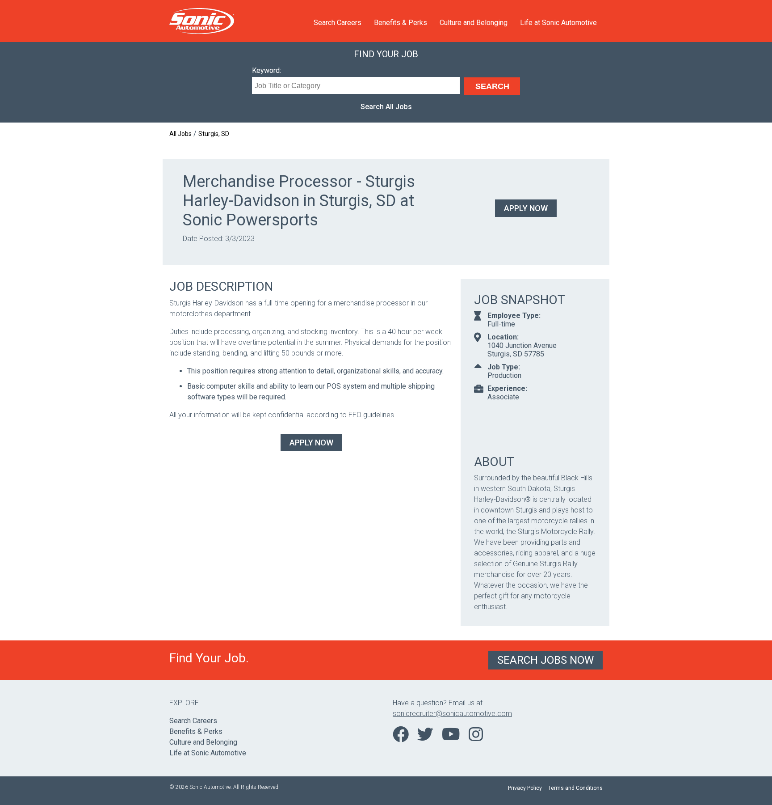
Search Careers (337, 22)
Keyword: (266, 70)
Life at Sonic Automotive (558, 22)
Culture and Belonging (474, 22)
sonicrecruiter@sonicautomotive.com (452, 713)
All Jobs (180, 133)
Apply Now (526, 208)
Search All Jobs (386, 106)
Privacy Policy (525, 788)
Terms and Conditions (575, 788)
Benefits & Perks (400, 22)
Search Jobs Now (545, 660)
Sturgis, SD (213, 133)
